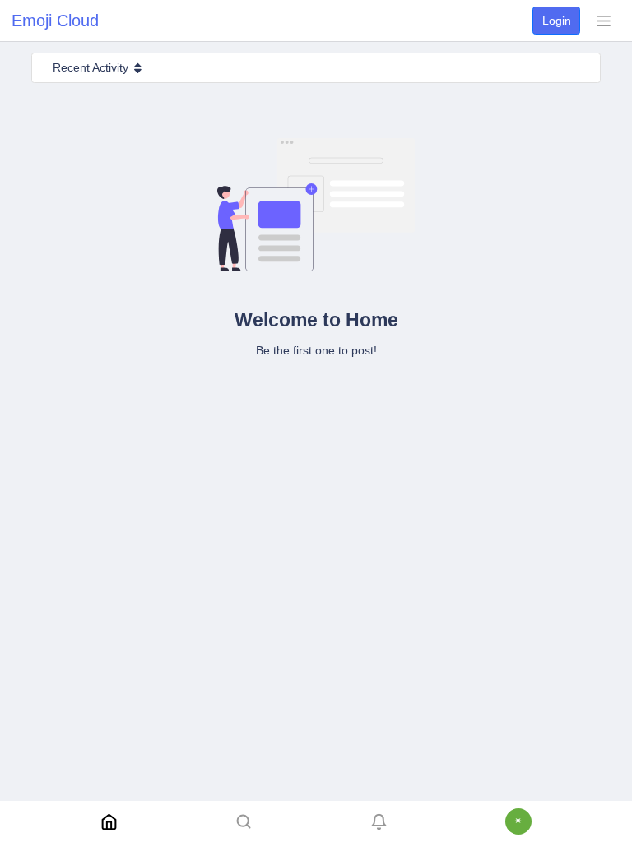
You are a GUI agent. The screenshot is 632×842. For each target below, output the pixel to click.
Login (556, 20)
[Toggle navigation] (603, 20)
